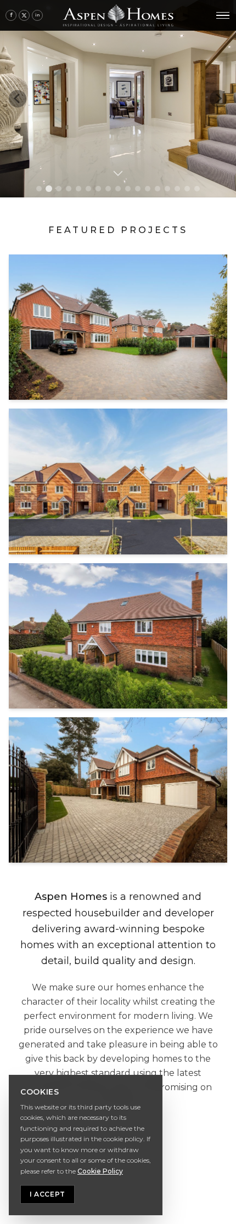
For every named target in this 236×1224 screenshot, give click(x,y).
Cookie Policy (100, 1171)
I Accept (47, 1194)
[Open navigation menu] (223, 15)
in (37, 15)
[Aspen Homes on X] (24, 15)
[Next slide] (218, 98)
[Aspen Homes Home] (118, 15)
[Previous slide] (17, 98)
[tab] (39, 188)
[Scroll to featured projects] (118, 172)
